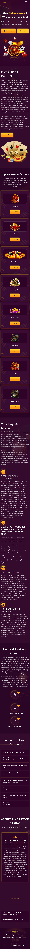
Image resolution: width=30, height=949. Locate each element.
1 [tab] (11, 898)
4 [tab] (15, 898)
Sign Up (23, 31)
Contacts (15, 940)
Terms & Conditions (21, 937)
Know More (7, 135)
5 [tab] (17, 898)
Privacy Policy (10, 935)
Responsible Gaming (8, 937)
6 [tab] (18, 898)
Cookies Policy (20, 935)
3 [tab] (14, 898)
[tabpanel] (15, 857)
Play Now (9, 31)
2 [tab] (12, 898)
